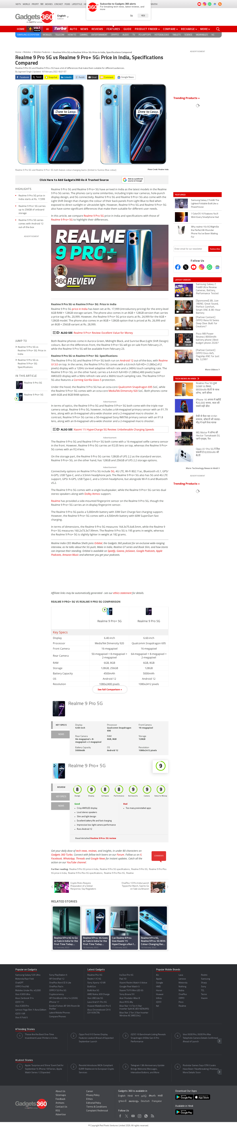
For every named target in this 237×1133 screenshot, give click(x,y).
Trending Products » (186, 98)
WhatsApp (69, 858)
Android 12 (126, 360)
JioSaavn (130, 551)
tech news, (82, 850)
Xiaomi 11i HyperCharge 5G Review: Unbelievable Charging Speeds (114, 429)
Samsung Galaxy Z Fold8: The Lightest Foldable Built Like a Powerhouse (205, 203)
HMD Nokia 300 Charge (98, 994)
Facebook (56, 858)
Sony (203, 986)
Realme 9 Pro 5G (94, 215)
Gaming (84, 35)
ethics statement (122, 593)
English (121, 1096)
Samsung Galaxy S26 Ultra (27, 975)
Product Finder (146, 29)
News (84, 29)
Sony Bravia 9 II (126, 994)
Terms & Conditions (96, 1107)
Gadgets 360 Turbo (62, 854)
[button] (164, 927)
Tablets (177, 35)
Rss (152, 1115)
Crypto (115, 35)
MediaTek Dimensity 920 (123, 391)
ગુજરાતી (122, 1101)
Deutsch (145, 1101)
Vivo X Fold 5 (21, 1017)
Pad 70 (122, 979)
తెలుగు (152, 1096)
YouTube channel (76, 862)
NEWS (61, 734)
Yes (143, 16)
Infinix (159, 998)
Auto (73, 29)
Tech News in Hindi (186, 378)
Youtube (133, 1115)
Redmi (204, 975)
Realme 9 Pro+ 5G (62, 219)
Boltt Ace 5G (93, 990)
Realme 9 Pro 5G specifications (115, 869)
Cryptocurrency (56, 994)
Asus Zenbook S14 (24, 998)
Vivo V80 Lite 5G (95, 998)
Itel (157, 1006)
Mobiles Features (42, 52)
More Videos (211, 369)
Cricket (58, 4)
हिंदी (41, 4)
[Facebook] (178, 267)
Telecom (59, 35)
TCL (202, 990)
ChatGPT (19, 983)
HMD (158, 986)
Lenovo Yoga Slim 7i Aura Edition (30, 1010)
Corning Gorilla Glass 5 (87, 380)
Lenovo (182, 979)
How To (72, 35)
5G (213, 35)
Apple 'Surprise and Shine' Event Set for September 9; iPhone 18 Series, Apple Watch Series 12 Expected (44, 1069)
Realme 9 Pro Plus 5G (114, 873)
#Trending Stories (25, 1029)
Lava (181, 975)
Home (21, 29)
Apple (159, 979)
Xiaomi (204, 998)
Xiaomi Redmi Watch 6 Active (133, 983)
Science (188, 35)
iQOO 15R (20, 1014)
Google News (98, 858)
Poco (181, 1002)
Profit (35, 4)
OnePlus (183, 994)
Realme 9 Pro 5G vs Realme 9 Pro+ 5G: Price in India (32, 350)
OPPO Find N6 (22, 986)
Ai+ (157, 975)
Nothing (182, 986)
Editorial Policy (93, 1103)
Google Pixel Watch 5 (129, 986)
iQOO (158, 1002)
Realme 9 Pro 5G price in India (83, 869)
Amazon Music (70, 555)
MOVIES (49, 4)
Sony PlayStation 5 (58, 975)
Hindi (130, 1096)
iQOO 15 (19, 1002)
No (131, 15)
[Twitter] (185, 267)
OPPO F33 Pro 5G (57, 990)
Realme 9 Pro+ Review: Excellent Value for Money (103, 333)
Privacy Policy (92, 1095)
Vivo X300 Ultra (22, 994)
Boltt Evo (91, 986)
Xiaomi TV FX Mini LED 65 (131, 990)
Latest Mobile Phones (59, 1013)
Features (113, 29)
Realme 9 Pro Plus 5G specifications (85, 873)
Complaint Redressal (97, 1111)
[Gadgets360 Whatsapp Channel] (209, 267)
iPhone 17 (54, 1002)
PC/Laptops (145, 35)
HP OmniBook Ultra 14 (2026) (63, 998)
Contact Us (61, 1107)
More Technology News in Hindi (202, 468)
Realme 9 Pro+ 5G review (103, 838)
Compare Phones (57, 1016)
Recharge (188, 29)
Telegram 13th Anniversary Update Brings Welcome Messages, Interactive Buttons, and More (147, 1069)
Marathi (153, 4)
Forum (120, 854)
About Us (60, 1091)
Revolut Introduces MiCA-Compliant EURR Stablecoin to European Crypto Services (96, 1069)
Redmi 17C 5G (94, 979)
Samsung (205, 979)
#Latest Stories (24, 1060)
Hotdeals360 (162, 35)
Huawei (159, 994)
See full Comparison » (110, 689)
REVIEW (61, 787)
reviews (92, 850)
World (26, 4)
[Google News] (217, 267)
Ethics (89, 1099)
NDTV (18, 4)
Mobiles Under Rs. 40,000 (28, 990)
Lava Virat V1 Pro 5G (97, 1002)
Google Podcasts (145, 551)
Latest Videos (183, 279)
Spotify (111, 551)
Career (89, 1091)
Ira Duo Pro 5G (126, 975)
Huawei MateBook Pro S (99, 1006)
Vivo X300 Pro (22, 1006)
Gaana (120, 551)
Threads (80, 858)
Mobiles (47, 35)
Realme (55, 501)
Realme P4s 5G (94, 975)
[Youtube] (193, 267)
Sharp (204, 983)
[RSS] (220, 4)
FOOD (67, 4)
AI (47, 29)
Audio (126, 35)
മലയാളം (134, 1101)
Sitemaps (61, 1095)
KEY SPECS (61, 725)
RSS (58, 1111)
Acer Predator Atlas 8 (129, 998)
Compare (169, 29)
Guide (127, 29)
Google (159, 983)
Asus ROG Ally (126, 1002)
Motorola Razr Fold (24, 979)
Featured (180, 194)
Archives (60, 1103)
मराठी (160, 1096)
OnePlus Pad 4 (56, 986)
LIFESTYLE (77, 4)
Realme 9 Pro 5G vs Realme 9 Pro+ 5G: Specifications (28, 363)
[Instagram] (201, 267)
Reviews (97, 29)
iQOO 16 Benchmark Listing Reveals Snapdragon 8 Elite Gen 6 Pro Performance (148, 1038)
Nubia (181, 990)
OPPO (181, 998)
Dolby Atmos (92, 494)
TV (134, 35)
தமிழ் (144, 1096)
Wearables (202, 35)
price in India (80, 309)
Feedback (60, 1099)
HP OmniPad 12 (56, 979)
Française (157, 1101)
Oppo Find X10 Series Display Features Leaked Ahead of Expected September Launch (96, 1038)
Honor (159, 990)
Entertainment (99, 35)
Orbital (98, 543)
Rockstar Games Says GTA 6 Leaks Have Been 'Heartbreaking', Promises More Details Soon (201, 1069)
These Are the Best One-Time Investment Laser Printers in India (41, 1036)
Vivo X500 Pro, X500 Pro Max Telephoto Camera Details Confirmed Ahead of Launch (200, 1038)
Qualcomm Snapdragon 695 (135, 387)
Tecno (204, 994)
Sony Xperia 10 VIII (96, 983)
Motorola (183, 983)
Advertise (61, 1114)
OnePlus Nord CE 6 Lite (60, 983)
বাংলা (137, 1096)
